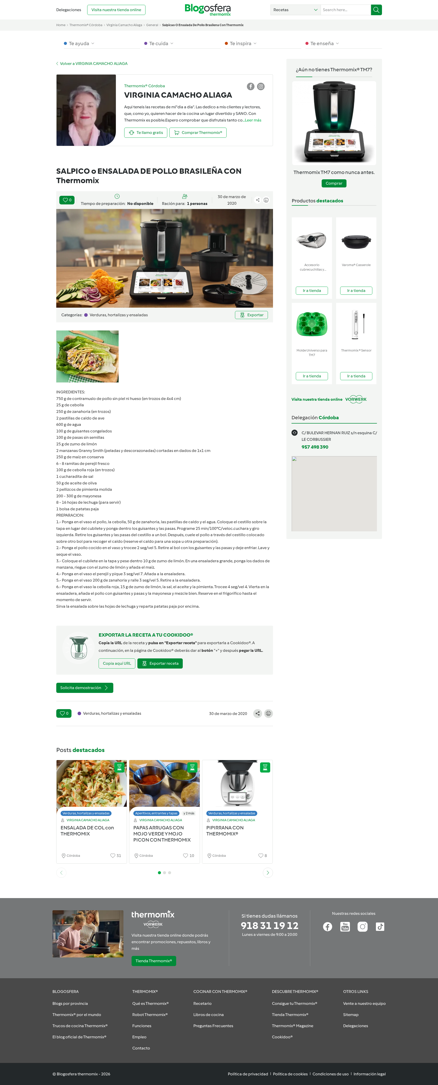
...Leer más (252, 120)
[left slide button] (61, 873)
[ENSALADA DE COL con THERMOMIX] (92, 789)
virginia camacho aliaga (124, 25)
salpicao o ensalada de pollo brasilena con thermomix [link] (203, 25)
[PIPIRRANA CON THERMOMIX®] (237, 789)
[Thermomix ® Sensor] (356, 324)
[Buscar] (376, 10)
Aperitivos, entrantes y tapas (156, 813)
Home (60, 25)
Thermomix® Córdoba (85, 25)
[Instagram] (362, 927)
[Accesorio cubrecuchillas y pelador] (312, 239)
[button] (295, 10)
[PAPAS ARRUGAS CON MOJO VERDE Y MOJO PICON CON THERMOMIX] (164, 789)
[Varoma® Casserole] (356, 239)
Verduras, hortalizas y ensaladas (86, 813)
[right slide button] (268, 873)
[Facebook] (327, 927)
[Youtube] (345, 927)
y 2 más (189, 813)
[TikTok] (380, 927)
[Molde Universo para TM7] (312, 324)
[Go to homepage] (208, 10)
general (152, 25)
